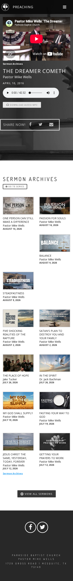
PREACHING (23, 7)
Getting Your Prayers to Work (51, 456)
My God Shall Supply (18, 413)
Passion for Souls (52, 218)
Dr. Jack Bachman (50, 379)
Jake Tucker (10, 379)
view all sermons (38, 494)
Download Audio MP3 (23, 104)
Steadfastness (13, 293)
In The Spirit (48, 375)
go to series (16, 186)
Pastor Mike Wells (14, 225)
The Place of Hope (16, 375)
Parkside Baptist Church (36, 555)
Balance (45, 255)
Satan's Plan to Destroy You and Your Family (51, 334)
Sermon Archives (13, 473)
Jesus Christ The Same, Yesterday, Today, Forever (15, 457)
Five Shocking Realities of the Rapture (14, 334)
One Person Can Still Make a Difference (18, 220)
